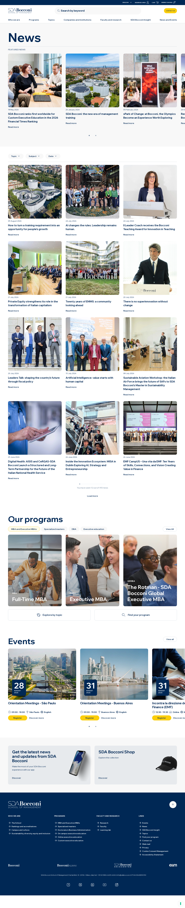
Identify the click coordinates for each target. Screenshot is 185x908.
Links (141, 816)
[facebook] (68, 884)
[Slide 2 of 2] (96, 135)
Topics (51, 20)
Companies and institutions (77, 20)
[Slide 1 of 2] (89, 135)
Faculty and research (110, 20)
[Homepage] (24, 804)
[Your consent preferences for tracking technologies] (180, 903)
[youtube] (104, 884)
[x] (80, 884)
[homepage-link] (20, 10)
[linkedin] (92, 884)
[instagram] (116, 884)
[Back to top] (173, 805)
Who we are (14, 20)
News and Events (168, 20)
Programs (34, 20)
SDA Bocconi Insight (141, 20)
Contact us (170, 11)
